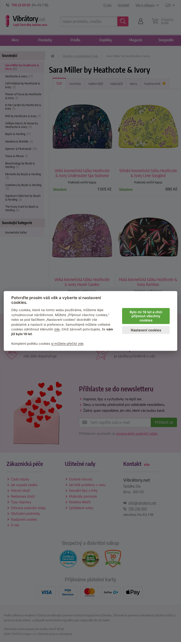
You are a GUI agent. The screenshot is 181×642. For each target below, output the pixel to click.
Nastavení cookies (146, 330)
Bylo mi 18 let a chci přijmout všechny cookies (146, 316)
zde (57, 329)
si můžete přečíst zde (67, 343)
